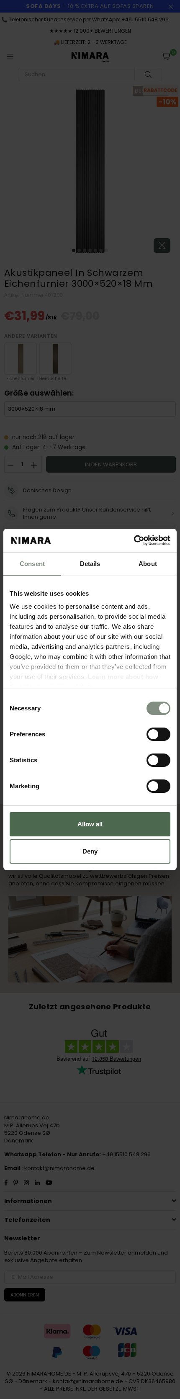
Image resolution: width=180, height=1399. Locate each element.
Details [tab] (90, 563)
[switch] (158, 734)
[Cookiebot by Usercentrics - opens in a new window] (133, 540)
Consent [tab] (32, 563)
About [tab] (148, 563)
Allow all (90, 824)
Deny (90, 851)
